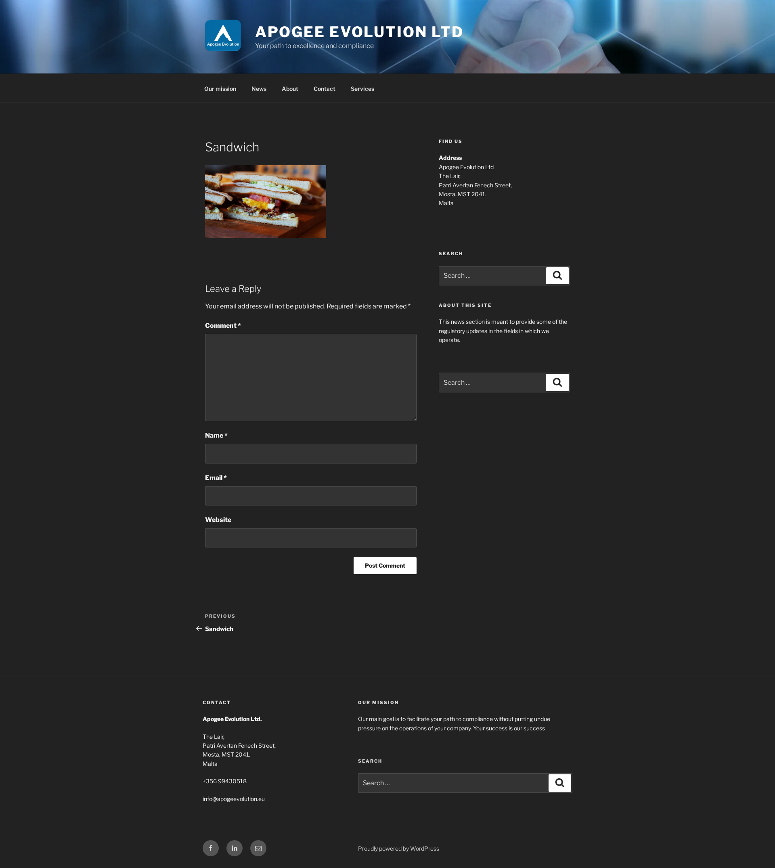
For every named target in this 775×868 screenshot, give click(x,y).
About (290, 88)
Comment (223, 325)
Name (216, 435)
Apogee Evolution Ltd (359, 32)
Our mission (220, 88)
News (258, 88)
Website (218, 520)
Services (362, 88)
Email (216, 478)
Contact (324, 88)
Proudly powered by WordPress (398, 848)
